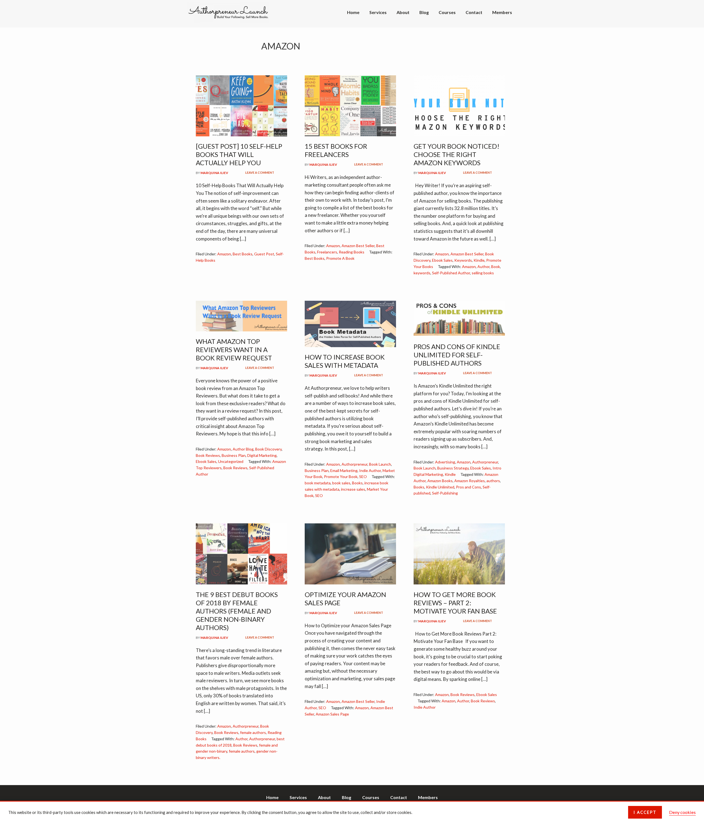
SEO (363, 476)
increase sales (353, 489)
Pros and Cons (468, 487)
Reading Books (351, 252)
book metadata (318, 482)
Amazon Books (440, 480)
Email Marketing (344, 470)
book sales (341, 482)
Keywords (463, 260)
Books (357, 482)
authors (493, 480)
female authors (253, 732)
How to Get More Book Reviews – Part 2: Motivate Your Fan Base (455, 602)
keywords (422, 272)
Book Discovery (268, 449)
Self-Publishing (445, 493)
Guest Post (264, 254)
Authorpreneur (354, 464)
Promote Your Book (341, 476)
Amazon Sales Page (332, 714)
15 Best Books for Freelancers (336, 150)
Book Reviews (208, 455)
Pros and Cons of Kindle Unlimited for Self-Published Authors (457, 355)
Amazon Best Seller (358, 245)
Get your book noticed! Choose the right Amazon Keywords (456, 154)
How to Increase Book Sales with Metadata (345, 361)
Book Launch (380, 464)
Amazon (224, 254)
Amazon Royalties (469, 480)
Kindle (479, 260)
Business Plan (234, 455)
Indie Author (370, 470)
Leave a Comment (259, 172)
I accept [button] (645, 812)
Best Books (242, 254)
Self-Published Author (451, 272)
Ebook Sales (442, 260)
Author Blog (243, 449)
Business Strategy (453, 468)
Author (483, 266)
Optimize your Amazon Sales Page (345, 598)
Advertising (445, 462)
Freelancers (327, 252)
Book (495, 266)
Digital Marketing (262, 455)
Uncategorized (230, 461)
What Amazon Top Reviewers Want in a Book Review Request (234, 349)
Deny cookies (682, 812)
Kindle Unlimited (440, 487)
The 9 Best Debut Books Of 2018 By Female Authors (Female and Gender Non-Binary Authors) (237, 610)
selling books (483, 272)
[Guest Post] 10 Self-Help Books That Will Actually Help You (239, 154)
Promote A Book (340, 258)
